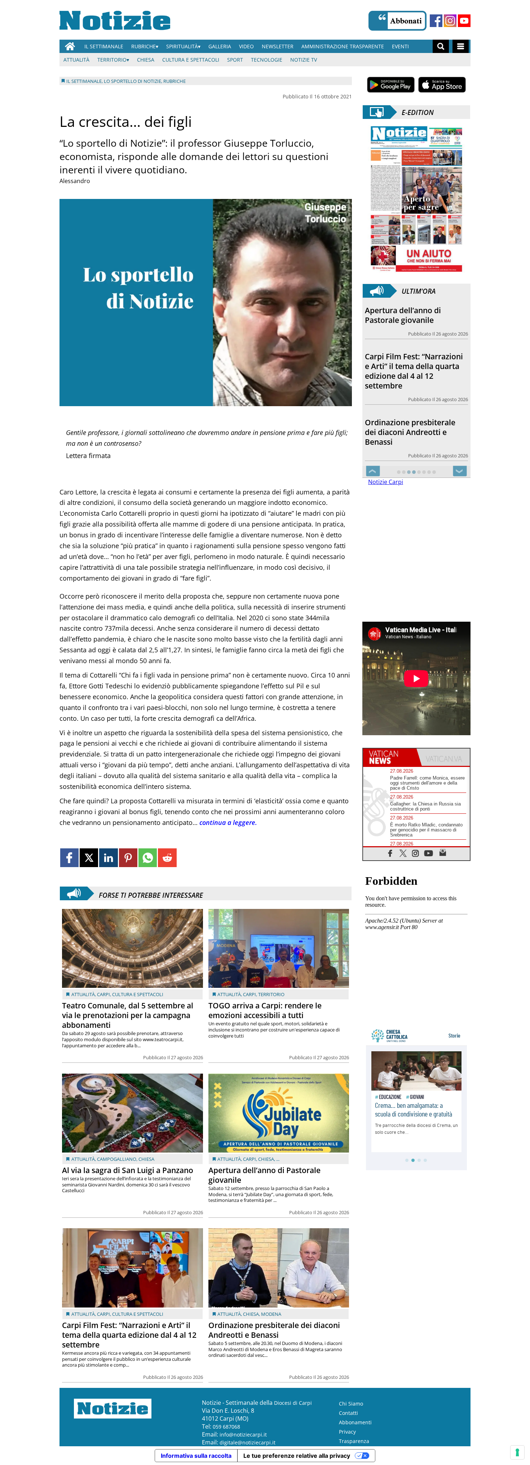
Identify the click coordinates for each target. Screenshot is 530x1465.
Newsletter (277, 46)
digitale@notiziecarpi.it (247, 1442)
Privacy (347, 1431)
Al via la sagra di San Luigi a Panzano (127, 1170)
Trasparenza (354, 1441)
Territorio (112, 59)
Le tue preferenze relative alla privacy (296, 1455)
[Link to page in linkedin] (108, 857)
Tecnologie (266, 59)
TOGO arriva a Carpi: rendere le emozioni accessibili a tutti (265, 1010)
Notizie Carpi (385, 482)
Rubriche (143, 46)
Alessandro (74, 181)
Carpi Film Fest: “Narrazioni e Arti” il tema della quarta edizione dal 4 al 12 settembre (129, 1335)
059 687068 (226, 1426)
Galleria (219, 46)
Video (246, 46)
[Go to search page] (441, 46)
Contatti (348, 1412)
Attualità (76, 59)
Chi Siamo (351, 1403)
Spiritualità (182, 46)
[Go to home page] (70, 46)
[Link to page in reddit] (167, 857)
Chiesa (145, 59)
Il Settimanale (103, 46)
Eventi (400, 46)
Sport (235, 59)
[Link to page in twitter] (89, 857)
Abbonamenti (355, 1422)
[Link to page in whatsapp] (147, 857)
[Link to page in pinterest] (128, 857)
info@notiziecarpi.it (243, 1434)
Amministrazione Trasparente (342, 46)
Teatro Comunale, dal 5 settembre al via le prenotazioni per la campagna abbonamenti (127, 1015)
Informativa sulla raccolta (196, 1455)
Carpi (103, 994)
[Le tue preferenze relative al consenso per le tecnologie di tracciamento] (517, 1452)
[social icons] (390, 852)
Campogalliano (116, 1159)
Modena (271, 1314)
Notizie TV (303, 59)
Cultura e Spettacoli (190, 59)
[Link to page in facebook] (69, 857)
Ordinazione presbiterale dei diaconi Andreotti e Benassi (274, 1330)
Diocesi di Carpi (293, 1402)
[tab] (389, 757)
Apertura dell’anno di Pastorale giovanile (264, 1175)
